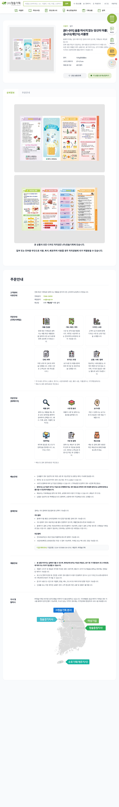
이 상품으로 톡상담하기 (101, 76)
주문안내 (26, 92)
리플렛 (65, 26)
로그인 (106, 4)
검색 (66, 4)
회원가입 (114, 4)
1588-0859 (47, 296)
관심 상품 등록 (76, 76)
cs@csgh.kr (48, 299)
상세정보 (11, 92)
